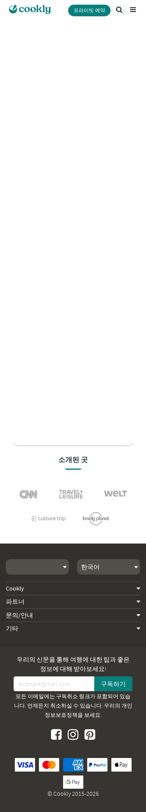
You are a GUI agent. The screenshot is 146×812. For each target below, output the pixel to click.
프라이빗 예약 (89, 10)
